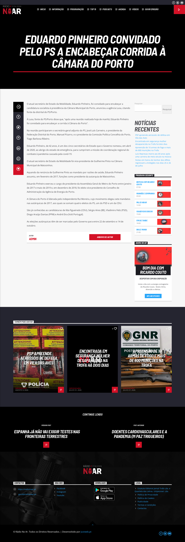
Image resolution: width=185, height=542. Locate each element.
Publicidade (143, 501)
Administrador (21, 388)
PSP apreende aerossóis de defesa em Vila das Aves (38, 358)
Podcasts (107, 9)
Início (43, 9)
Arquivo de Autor (105, 237)
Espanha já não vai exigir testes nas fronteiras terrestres (47, 434)
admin (32, 239)
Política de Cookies (146, 498)
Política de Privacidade (148, 494)
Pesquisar (138, 103)
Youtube (60, 495)
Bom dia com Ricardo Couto (145, 183)
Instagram (61, 492)
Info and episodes (153, 296)
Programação (77, 9)
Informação (58, 9)
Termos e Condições (147, 505)
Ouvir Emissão (151, 9)
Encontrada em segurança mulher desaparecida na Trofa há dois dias (92, 358)
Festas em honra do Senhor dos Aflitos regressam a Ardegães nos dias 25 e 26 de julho (153, 163)
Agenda (122, 9)
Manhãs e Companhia (145, 193)
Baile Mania (141, 229)
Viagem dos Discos (144, 211)
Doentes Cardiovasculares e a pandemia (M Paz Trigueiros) (139, 434)
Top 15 (93, 9)
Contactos (142, 508)
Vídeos (135, 9)
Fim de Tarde (141, 220)
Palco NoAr (141, 202)
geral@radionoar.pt (27, 494)
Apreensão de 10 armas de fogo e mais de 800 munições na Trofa (146, 358)
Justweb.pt (86, 531)
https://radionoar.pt (27, 489)
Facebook (61, 488)
